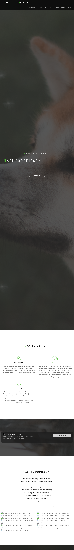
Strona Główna (33, 7)
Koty (51, 7)
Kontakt (70, 7)
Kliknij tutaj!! (62, 435)
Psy (46, 7)
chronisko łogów (15, 2)
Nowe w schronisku (60, 7)
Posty (41, 7)
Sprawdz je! (37, 175)
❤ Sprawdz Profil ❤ (54, 525)
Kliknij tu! (18, 508)
